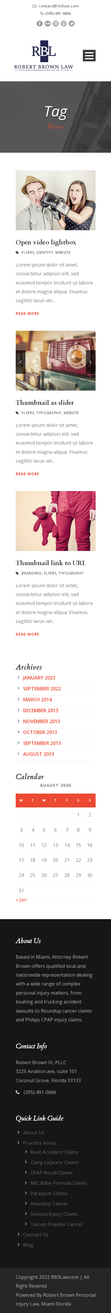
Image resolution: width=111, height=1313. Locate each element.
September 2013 (42, 743)
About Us (33, 1132)
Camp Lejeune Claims (54, 1162)
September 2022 (42, 688)
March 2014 (37, 699)
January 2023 (39, 677)
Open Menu (89, 55)
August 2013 (38, 754)
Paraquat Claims (48, 1193)
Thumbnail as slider (45, 403)
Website (63, 252)
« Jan (21, 899)
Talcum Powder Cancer (56, 1224)
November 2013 (41, 721)
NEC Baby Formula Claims (58, 1183)
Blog (28, 1245)
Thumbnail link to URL (51, 563)
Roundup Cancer (49, 1203)
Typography (49, 412)
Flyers (28, 252)
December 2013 (40, 710)
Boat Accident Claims (54, 1152)
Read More (27, 313)
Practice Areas (40, 1143)
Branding (32, 573)
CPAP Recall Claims (51, 1172)
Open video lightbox (46, 242)
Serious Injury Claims (54, 1214)
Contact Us (36, 1234)
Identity (44, 252)
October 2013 (40, 732)
